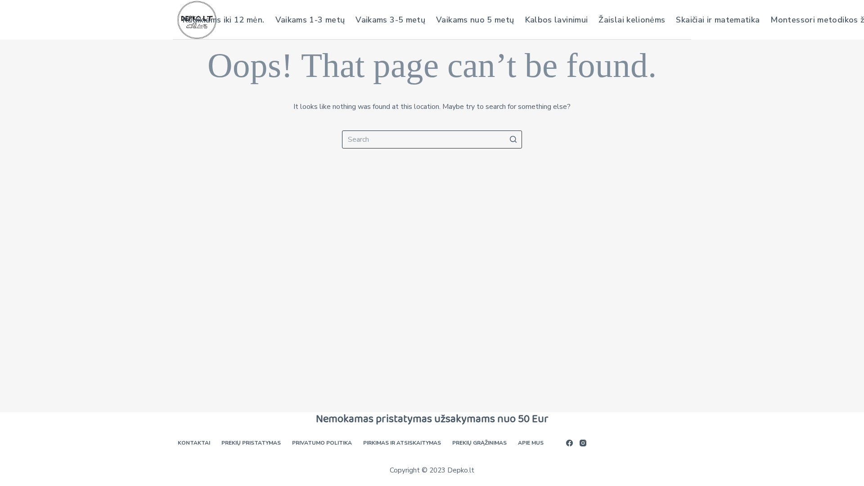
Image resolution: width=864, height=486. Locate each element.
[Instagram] (583, 443)
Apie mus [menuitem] (531, 443)
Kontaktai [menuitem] (194, 443)
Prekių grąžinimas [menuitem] (479, 443)
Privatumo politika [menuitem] (322, 443)
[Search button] (513, 139)
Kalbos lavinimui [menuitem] (556, 19)
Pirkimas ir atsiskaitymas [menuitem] (402, 443)
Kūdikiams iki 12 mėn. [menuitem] (224, 19)
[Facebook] (569, 443)
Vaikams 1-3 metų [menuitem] (310, 19)
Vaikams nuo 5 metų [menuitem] (475, 19)
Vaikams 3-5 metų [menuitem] (390, 19)
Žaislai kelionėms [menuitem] (631, 19)
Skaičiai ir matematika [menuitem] (718, 19)
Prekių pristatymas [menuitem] (251, 443)
